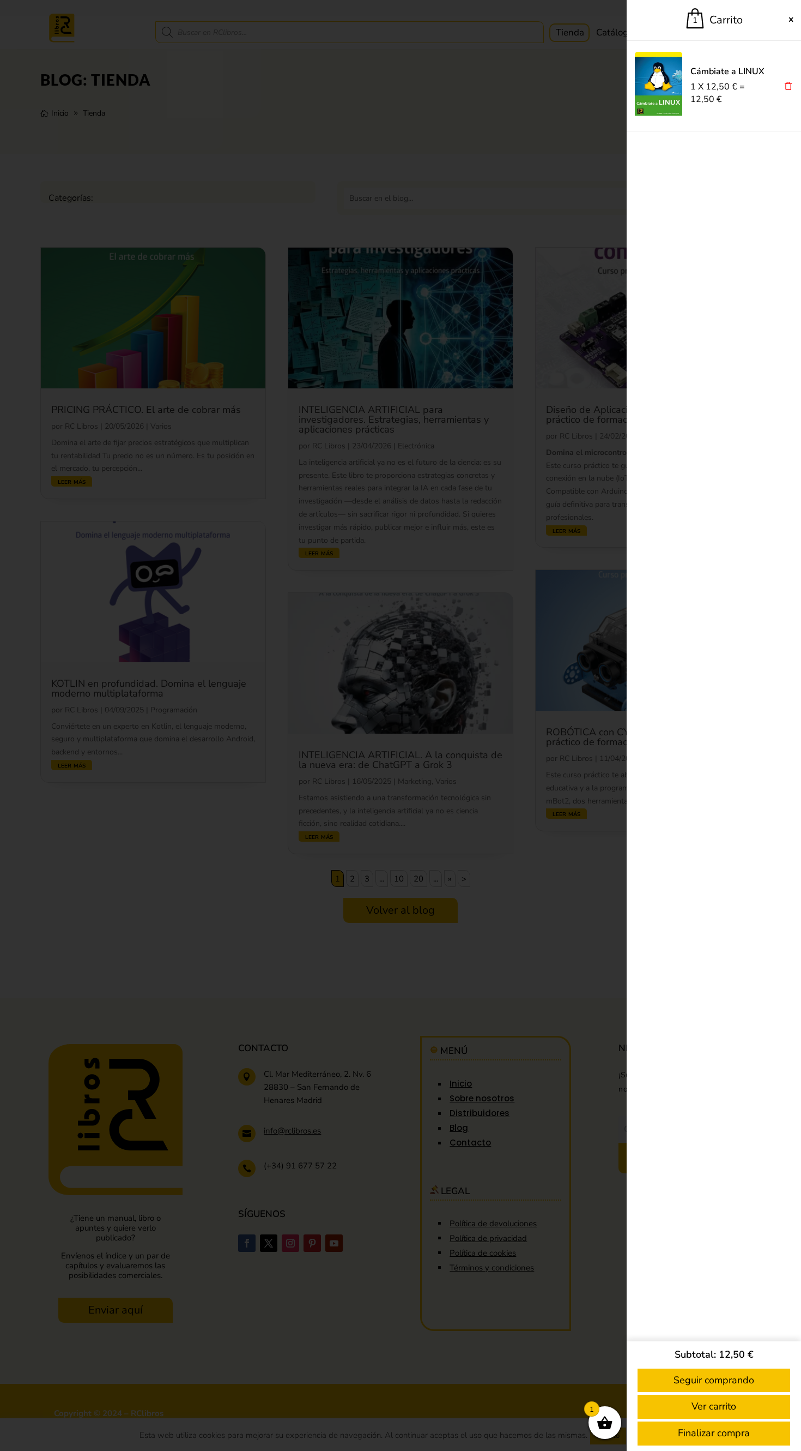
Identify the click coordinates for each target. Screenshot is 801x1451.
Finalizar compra (714, 1433)
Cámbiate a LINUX (727, 71)
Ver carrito (713, 1406)
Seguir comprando (713, 1380)
